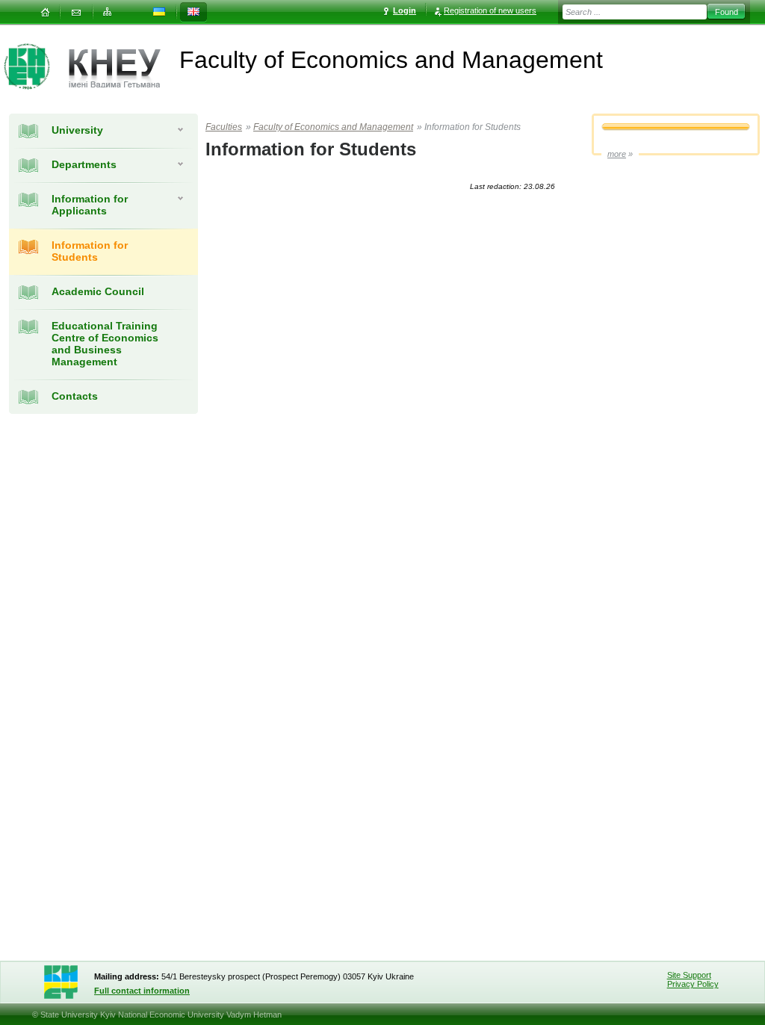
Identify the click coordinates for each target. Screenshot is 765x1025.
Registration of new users (490, 10)
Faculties (223, 127)
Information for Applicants (90, 205)
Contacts (75, 396)
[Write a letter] (76, 12)
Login (404, 10)
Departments (84, 164)
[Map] (107, 12)
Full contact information (142, 990)
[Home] (45, 12)
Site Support (689, 974)
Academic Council (98, 291)
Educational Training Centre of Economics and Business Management (105, 344)
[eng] (193, 12)
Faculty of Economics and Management (333, 127)
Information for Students (90, 251)
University (77, 130)
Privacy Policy (693, 983)
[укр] (159, 12)
